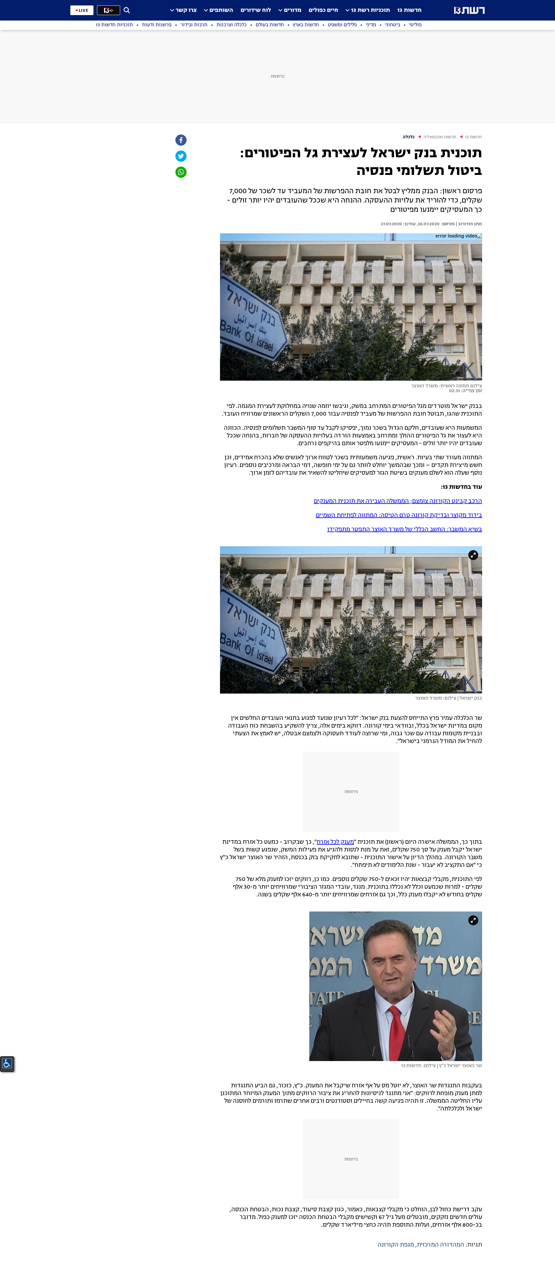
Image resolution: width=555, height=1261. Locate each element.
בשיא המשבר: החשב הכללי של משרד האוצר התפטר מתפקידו (404, 529)
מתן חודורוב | (468, 224)
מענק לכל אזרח (335, 842)
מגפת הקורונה (396, 1245)
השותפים (221, 10)
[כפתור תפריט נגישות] (7, 1063)
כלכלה (409, 137)
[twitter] (180, 156)
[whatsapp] (180, 172)
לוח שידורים (256, 10)
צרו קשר (186, 10)
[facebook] (180, 140)
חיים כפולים (323, 10)
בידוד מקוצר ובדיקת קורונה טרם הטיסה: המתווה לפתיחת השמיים (399, 515)
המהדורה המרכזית (440, 1245)
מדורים (292, 10)
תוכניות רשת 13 (370, 10)
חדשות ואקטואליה (439, 137)
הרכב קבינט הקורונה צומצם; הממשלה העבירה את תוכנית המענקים (398, 501)
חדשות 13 (409, 10)
